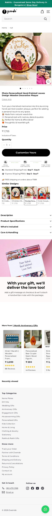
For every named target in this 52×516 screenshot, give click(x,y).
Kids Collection (8, 424)
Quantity (6, 139)
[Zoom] (48, 81)
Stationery (6, 435)
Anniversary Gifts (9, 409)
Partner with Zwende (11, 452)
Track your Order (9, 449)
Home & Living (8, 427)
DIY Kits (5, 402)
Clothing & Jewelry (10, 431)
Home (4, 28)
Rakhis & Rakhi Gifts (10, 438)
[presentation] (5, 196)
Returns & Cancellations (12, 463)
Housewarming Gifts (11, 416)
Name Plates (7, 398)
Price (4, 126)
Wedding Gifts (8, 406)
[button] (11, 367)
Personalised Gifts (10, 420)
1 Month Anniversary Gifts (25, 325)
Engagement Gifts (10, 413)
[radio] (17, 196)
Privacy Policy (8, 467)
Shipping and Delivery (11, 460)
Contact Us (7, 471)
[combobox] (26, 19)
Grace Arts (6, 99)
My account (7, 474)
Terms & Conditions (10, 456)
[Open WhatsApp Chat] (45, 509)
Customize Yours (26, 152)
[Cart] (42, 12)
